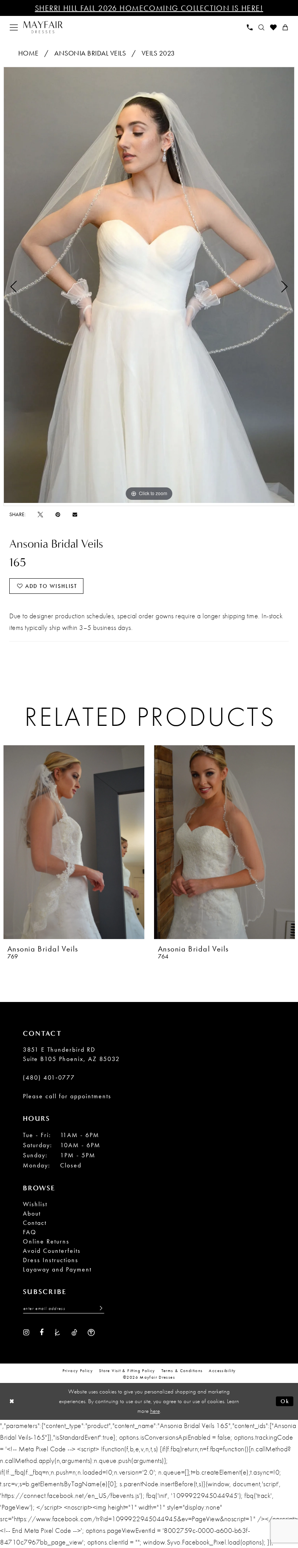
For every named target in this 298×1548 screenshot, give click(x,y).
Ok (285, 1401)
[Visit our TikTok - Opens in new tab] (74, 1331)
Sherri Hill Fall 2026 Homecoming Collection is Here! (149, 8)
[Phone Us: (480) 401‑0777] (250, 27)
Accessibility (222, 1370)
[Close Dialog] (12, 1401)
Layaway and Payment (57, 1269)
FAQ (29, 1232)
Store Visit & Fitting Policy (127, 1370)
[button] (14, 27)
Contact (35, 1223)
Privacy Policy (77, 1370)
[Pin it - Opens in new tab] (58, 514)
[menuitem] (14, 27)
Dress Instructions (50, 1260)
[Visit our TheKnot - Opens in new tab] (57, 1331)
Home (28, 53)
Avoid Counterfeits (52, 1251)
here (155, 1411)
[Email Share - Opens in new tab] (75, 514)
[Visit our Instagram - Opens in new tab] (26, 1331)
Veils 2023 (158, 53)
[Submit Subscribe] (99, 1308)
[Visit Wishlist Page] (273, 27)
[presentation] (73, 842)
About (32, 1213)
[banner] (42, 27)
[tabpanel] (149, 285)
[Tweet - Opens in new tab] (40, 514)
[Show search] (261, 27)
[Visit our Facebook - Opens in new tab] (41, 1331)
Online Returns (46, 1241)
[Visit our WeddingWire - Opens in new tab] (91, 1331)
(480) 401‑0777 (49, 1077)
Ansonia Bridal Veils (90, 53)
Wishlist (35, 1204)
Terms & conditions (182, 1370)
